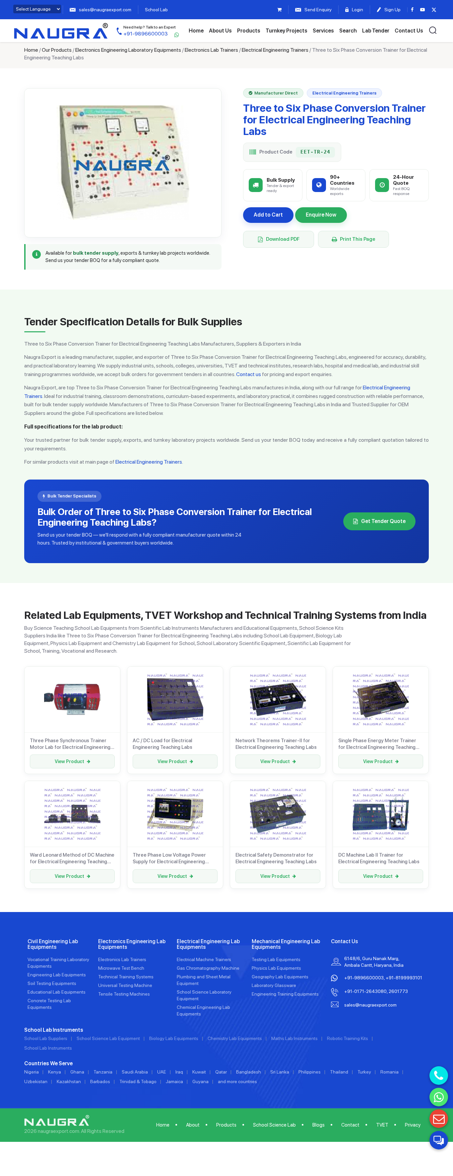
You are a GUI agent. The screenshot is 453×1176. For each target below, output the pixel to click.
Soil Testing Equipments (52, 983)
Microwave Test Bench (121, 968)
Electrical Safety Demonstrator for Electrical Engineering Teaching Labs (276, 858)
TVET (382, 1125)
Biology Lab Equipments (173, 1038)
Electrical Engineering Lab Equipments (208, 944)
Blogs (318, 1125)
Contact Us (409, 31)
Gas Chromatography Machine (208, 968)
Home (196, 31)
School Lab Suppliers (45, 1038)
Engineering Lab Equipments (57, 974)
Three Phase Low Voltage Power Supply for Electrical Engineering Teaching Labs (169, 858)
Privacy (413, 1125)
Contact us (248, 374)
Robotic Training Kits (347, 1038)
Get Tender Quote (383, 521)
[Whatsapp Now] (438, 1097)
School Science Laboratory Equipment (204, 995)
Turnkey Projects (286, 31)
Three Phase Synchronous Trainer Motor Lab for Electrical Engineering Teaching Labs (70, 744)
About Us (220, 31)
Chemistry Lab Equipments (235, 1038)
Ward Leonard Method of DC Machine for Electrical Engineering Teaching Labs (72, 858)
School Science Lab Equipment (108, 1038)
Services (323, 31)
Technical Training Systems (126, 976)
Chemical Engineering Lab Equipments (203, 1010)
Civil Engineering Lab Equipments (53, 944)
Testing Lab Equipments (276, 959)
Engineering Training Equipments (285, 994)
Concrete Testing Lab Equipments (49, 1004)
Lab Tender (375, 31)
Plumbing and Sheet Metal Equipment (203, 980)
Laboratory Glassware (274, 985)
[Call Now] (438, 1075)
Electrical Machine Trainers (204, 959)
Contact (350, 1125)
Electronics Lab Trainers (211, 50)
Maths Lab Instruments (294, 1038)
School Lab (156, 9)
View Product (69, 761)
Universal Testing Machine (125, 985)
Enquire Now (321, 215)
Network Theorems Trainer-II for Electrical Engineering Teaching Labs (276, 744)
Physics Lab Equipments (276, 968)
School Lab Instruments (48, 1048)
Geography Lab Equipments (280, 976)
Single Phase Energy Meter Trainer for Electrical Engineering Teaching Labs (377, 744)
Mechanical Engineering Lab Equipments (286, 944)
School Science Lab (274, 1125)
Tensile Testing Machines (124, 994)
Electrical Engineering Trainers (275, 50)
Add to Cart (268, 215)
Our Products (57, 50)
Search (348, 31)
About (193, 1125)
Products (248, 31)
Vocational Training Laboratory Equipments (58, 963)
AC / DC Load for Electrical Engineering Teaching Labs (162, 744)
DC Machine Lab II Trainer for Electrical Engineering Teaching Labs (379, 858)
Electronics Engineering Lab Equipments (131, 944)
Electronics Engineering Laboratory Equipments (128, 50)
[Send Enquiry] (438, 1118)
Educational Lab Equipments (57, 992)
